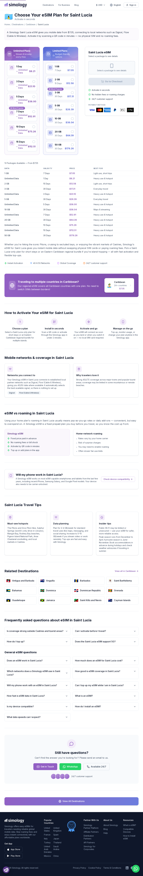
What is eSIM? (129, 825)
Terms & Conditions (112, 868)
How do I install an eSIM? (88, 706)
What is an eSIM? (84, 695)
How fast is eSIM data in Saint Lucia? (26, 695)
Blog (76, 5)
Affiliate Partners (91, 832)
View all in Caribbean (125, 571)
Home (7, 24)
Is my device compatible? (20, 706)
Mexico (47, 856)
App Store (15, 849)
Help (105, 833)
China (56, 856)
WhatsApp (72, 766)
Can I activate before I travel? (90, 631)
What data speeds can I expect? (23, 717)
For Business (64, 5)
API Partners (89, 842)
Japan (56, 838)
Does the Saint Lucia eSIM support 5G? (95, 641)
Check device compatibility (116, 479)
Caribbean (30, 24)
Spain (56, 834)
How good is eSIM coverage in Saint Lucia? (97, 671)
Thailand (57, 842)
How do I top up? (16, 641)
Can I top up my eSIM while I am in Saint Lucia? (99, 685)
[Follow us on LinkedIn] (127, 867)
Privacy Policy (79, 868)
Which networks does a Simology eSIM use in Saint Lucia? (33, 673)
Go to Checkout (113, 81)
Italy (46, 838)
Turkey (47, 842)
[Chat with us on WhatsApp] (136, 869)
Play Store (15, 856)
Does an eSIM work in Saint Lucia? (25, 660)
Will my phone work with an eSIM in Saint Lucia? (32, 685)
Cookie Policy (94, 868)
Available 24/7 (98, 766)
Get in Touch (47, 766)
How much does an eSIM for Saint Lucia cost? (99, 660)
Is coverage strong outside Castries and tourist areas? (35, 631)
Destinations (48, 5)
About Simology (110, 825)
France (47, 834)
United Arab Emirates (48, 849)
